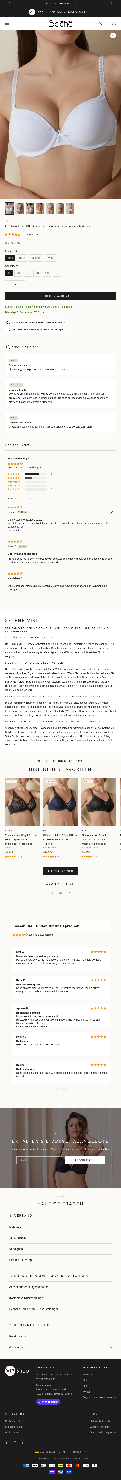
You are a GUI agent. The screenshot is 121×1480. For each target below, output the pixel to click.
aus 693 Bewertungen (40, 934)
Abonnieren (85, 1160)
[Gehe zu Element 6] (59, 208)
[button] (13, 234)
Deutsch (77, 1452)
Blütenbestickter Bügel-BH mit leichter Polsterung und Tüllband (60, 839)
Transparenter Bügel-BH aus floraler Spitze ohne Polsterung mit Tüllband (21, 839)
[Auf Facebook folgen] (52, 892)
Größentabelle (13, 1421)
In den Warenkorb (60, 296)
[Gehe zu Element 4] (39, 208)
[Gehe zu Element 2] (19, 208)
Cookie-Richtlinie (99, 1426)
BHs (85, 1380)
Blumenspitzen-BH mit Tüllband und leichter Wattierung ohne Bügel (94, 839)
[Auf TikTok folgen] (68, 892)
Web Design (76, 1458)
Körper (86, 1391)
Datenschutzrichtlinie (101, 1421)
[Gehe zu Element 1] (9, 208)
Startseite (88, 1374)
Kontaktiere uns (14, 1426)
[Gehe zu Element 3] (29, 208)
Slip (85, 1386)
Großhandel (11, 1432)
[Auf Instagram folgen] (60, 892)
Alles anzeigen (60, 871)
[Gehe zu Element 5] (49, 208)
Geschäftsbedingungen (103, 1432)
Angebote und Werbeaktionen (99, 1397)
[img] (15, 507)
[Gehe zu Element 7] (70, 208)
